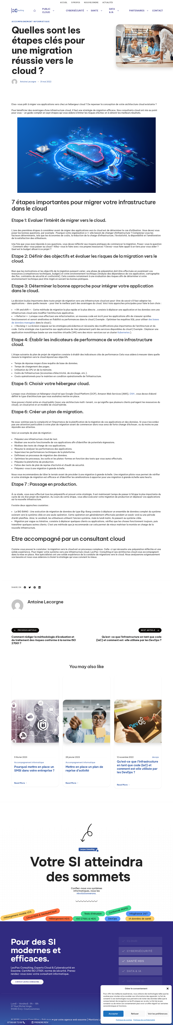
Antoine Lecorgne (28, 81)
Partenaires (136, 10)
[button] (167, 988)
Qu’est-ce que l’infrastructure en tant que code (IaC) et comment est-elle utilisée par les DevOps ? (137, 767)
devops (155, 757)
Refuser (135, 1013)
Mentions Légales (98, 1019)
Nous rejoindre (91, 2)
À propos (75, 2)
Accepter (113, 1013)
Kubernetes (124, 332)
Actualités (107, 2)
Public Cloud (46, 11)
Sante (94, 10)
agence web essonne (75, 1019)
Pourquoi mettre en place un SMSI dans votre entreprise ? (34, 768)
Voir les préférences (157, 1013)
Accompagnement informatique (31, 21)
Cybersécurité (75, 10)
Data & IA (112, 11)
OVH (132, 393)
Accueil (63, 2)
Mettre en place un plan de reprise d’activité (84, 768)
